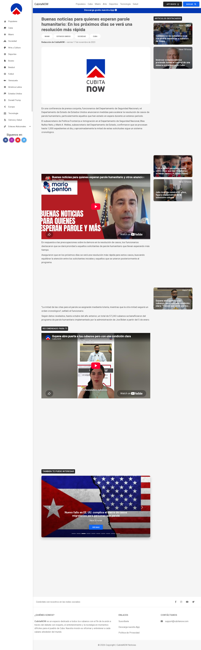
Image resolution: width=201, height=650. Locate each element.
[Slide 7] (103, 533)
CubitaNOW (41, 4)
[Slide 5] (93, 533)
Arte (105, 4)
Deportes (113, 4)
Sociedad (82, 36)
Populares (81, 4)
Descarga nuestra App (129, 627)
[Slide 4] (88, 533)
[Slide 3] (83, 533)
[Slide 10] (118, 533)
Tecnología (125, 4)
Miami (98, 4)
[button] (16, 126)
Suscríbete (124, 621)
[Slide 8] (108, 533)
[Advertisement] (95, 155)
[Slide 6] (98, 533)
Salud (135, 4)
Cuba (90, 4)
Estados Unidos (64, 36)
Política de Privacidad (129, 632)
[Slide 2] (79, 533)
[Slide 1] (74, 533)
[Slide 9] (113, 533)
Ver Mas (96, 527)
